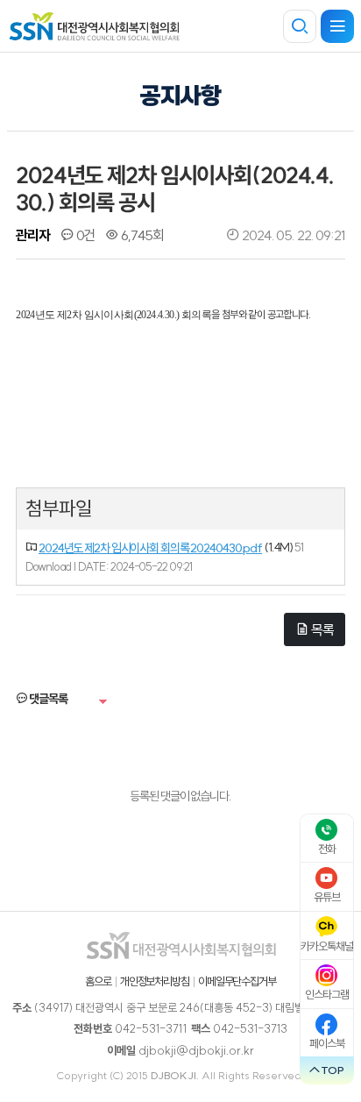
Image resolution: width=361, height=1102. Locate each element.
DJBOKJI (173, 1075)
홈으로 (98, 981)
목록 (321, 629)
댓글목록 (47, 699)
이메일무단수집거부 (237, 981)
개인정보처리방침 (154, 981)
